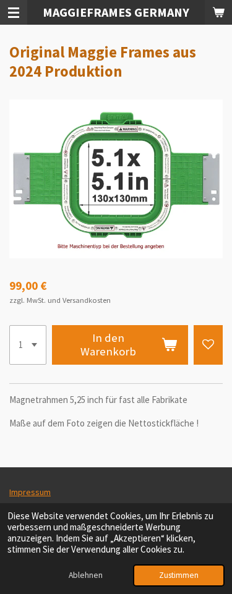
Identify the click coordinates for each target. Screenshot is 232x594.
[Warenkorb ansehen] (218, 12)
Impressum (30, 492)
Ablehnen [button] (86, 575)
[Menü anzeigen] (13, 12)
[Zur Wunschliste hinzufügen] (208, 345)
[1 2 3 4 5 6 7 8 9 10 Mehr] (27, 345)
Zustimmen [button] (179, 575)
